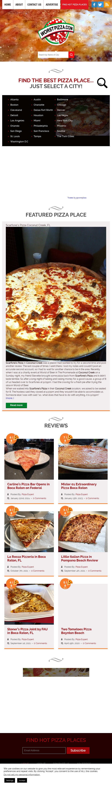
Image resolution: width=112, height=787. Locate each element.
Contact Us (34, 4)
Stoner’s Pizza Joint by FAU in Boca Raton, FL (27, 631)
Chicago (61, 104)
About (19, 4)
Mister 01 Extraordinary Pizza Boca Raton (78, 486)
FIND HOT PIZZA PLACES (74, 4)
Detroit (14, 115)
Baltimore (62, 99)
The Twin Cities (65, 136)
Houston (38, 115)
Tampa (37, 136)
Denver (61, 110)
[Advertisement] (57, 173)
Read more (16, 405)
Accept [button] (22, 780)
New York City (65, 120)
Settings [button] (9, 780)
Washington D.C (19, 141)
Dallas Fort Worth (43, 110)
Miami (37, 120)
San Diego (16, 131)
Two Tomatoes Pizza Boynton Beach (76, 631)
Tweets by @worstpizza (77, 198)
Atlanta (14, 99)
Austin (37, 99)
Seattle (61, 131)
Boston (14, 104)
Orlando (14, 125)
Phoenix (61, 125)
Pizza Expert (28, 494)
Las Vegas (62, 115)
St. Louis (15, 136)
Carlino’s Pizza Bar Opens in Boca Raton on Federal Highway (28, 487)
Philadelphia (41, 125)
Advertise (52, 4)
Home (7, 4)
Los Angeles (17, 120)
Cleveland (16, 110)
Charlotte (39, 104)
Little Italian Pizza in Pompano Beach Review (79, 558)
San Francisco (41, 131)
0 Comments (39, 498)
